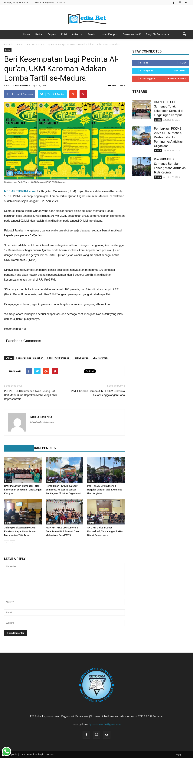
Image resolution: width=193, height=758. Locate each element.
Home (26, 34)
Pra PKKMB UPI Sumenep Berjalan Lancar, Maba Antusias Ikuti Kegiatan (104, 489)
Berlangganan (177, 78)
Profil (59, 2)
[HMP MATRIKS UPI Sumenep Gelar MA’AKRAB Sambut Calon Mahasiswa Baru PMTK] (64, 511)
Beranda (8, 44)
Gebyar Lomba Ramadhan (29, 357)
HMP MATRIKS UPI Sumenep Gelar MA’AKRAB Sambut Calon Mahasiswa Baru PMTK (63, 531)
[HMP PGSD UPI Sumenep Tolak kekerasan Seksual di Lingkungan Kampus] (23, 470)
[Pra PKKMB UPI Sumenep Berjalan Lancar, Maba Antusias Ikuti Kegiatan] (106, 470)
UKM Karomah (100, 357)
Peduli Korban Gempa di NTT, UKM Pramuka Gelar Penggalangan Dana (98, 393)
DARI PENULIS (45, 448)
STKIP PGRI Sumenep (58, 357)
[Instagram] (180, 2)
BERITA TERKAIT (17, 448)
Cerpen (51, 34)
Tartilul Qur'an (81, 357)
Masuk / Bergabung (44, 2)
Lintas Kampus (109, 34)
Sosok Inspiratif (132, 34)
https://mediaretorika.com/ (42, 422)
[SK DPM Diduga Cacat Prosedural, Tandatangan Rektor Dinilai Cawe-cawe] (106, 511)
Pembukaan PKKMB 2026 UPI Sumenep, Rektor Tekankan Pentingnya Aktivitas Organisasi (63, 489)
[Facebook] (173, 2)
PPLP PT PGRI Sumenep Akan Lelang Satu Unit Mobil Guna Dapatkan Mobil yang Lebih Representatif (30, 395)
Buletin (92, 34)
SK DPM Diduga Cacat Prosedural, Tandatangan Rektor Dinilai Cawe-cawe (105, 531)
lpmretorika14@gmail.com (106, 724)
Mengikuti (180, 70)
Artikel (75, 34)
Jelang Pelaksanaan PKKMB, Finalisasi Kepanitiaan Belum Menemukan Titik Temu (20, 531)
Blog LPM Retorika (156, 34)
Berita (38, 34)
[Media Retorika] (96, 17)
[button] (184, 34)
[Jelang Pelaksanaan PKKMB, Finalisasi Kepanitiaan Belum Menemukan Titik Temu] (23, 511)
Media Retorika (21, 85)
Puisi (64, 34)
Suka (183, 62)
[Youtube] (186, 2)
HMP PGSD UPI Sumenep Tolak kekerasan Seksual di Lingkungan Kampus (22, 489)
